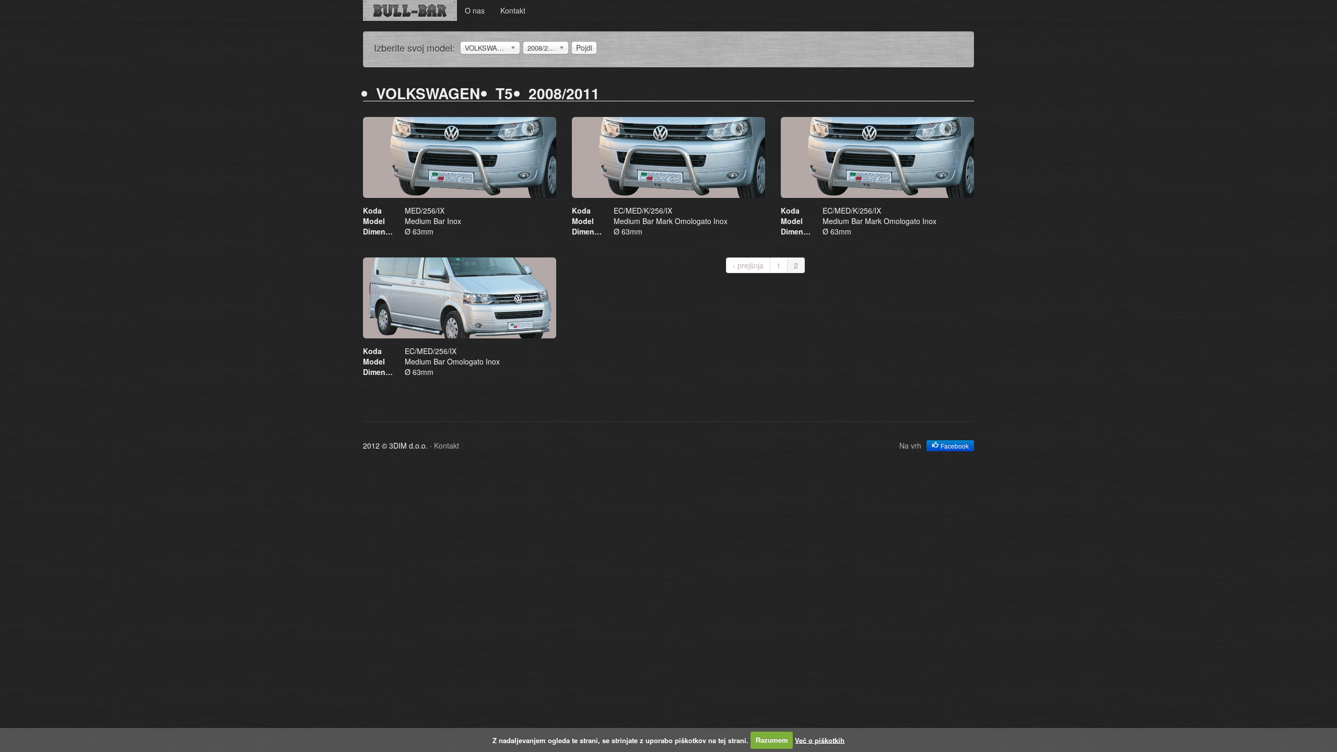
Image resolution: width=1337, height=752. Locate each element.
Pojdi (584, 47)
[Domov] (410, 10)
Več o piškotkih (820, 740)
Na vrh (910, 445)
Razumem (772, 740)
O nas (475, 10)
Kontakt (512, 10)
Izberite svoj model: (414, 47)
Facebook (954, 445)
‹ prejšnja (748, 265)
